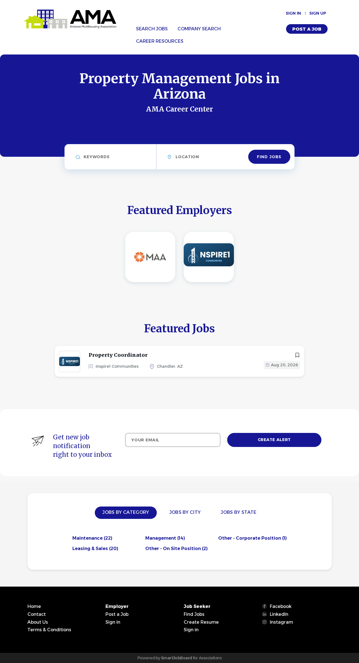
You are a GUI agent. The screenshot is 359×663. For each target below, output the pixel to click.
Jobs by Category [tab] (125, 512)
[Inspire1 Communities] (209, 257)
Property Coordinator (118, 355)
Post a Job (306, 29)
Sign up (317, 13)
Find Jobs (269, 156)
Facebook (280, 606)
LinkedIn (279, 614)
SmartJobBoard (176, 657)
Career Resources (159, 41)
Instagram (281, 622)
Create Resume (201, 622)
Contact (36, 614)
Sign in (293, 13)
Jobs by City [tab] (185, 512)
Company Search (199, 28)
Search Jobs (152, 28)
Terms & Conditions (49, 629)
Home (34, 606)
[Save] (297, 355)
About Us (37, 622)
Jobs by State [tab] (238, 512)
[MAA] (150, 257)
